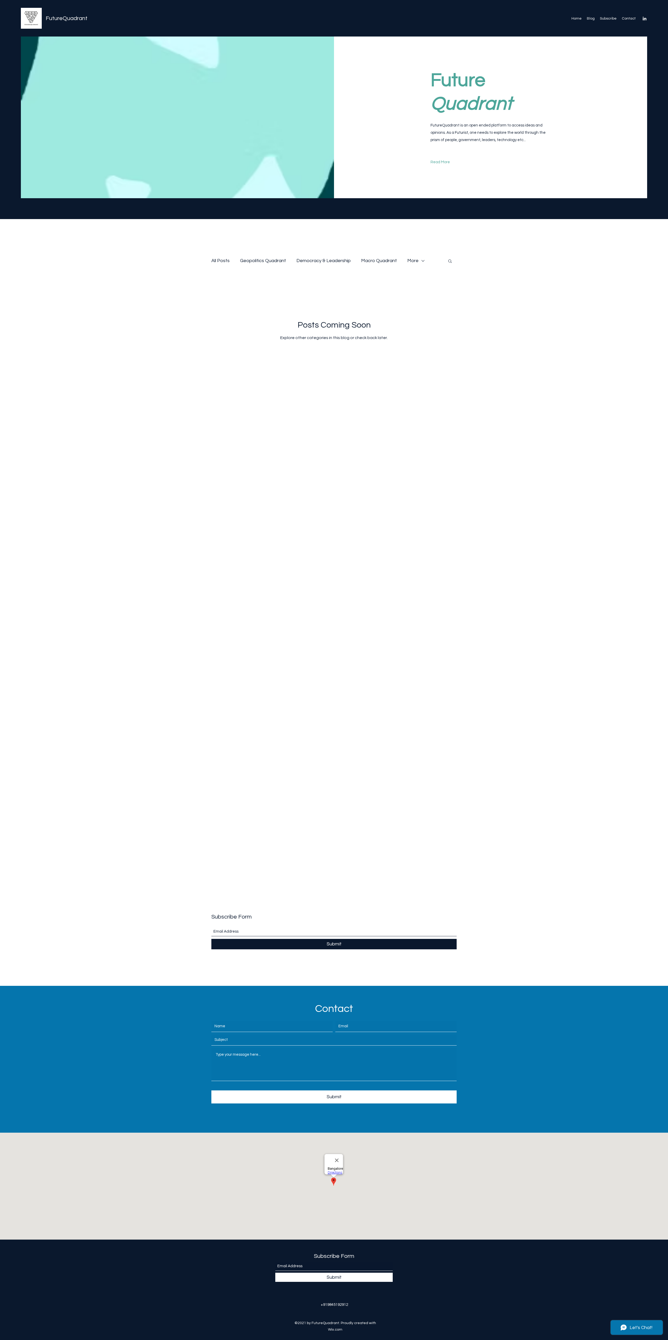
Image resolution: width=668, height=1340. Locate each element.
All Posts (220, 260)
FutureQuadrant (66, 18)
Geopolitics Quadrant (263, 260)
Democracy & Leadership (323, 260)
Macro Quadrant (379, 260)
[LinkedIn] (644, 18)
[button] (450, 261)
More (413, 260)
